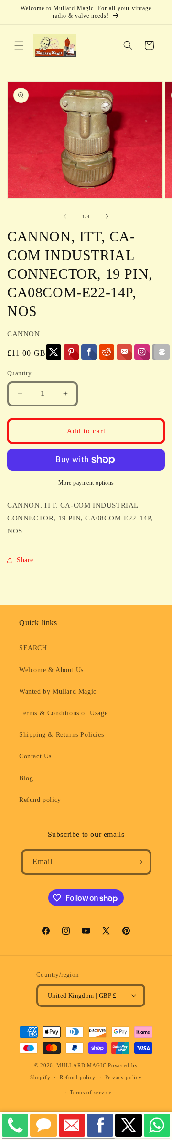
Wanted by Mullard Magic (58, 691)
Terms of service (90, 1092)
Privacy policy (123, 1077)
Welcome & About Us (51, 670)
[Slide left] (64, 216)
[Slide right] (107, 216)
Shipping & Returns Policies (61, 734)
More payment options (86, 482)
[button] (19, 45)
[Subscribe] (139, 862)
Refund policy (40, 799)
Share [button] (25, 560)
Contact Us (35, 756)
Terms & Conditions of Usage (63, 713)
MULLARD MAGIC (81, 1065)
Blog (26, 778)
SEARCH (33, 648)
